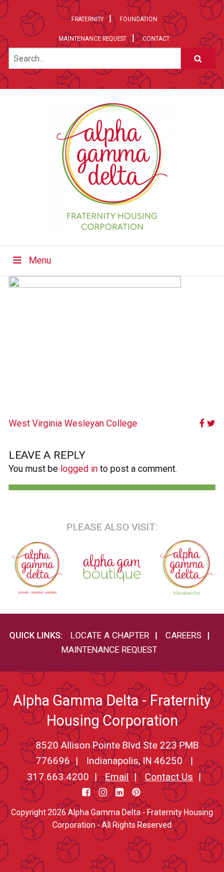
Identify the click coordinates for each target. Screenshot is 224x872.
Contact (155, 39)
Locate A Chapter (110, 635)
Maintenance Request (92, 39)
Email (117, 776)
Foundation (138, 19)
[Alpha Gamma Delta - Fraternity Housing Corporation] (112, 167)
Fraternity (87, 19)
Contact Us (169, 776)
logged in (79, 468)
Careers (183, 635)
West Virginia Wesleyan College (73, 423)
